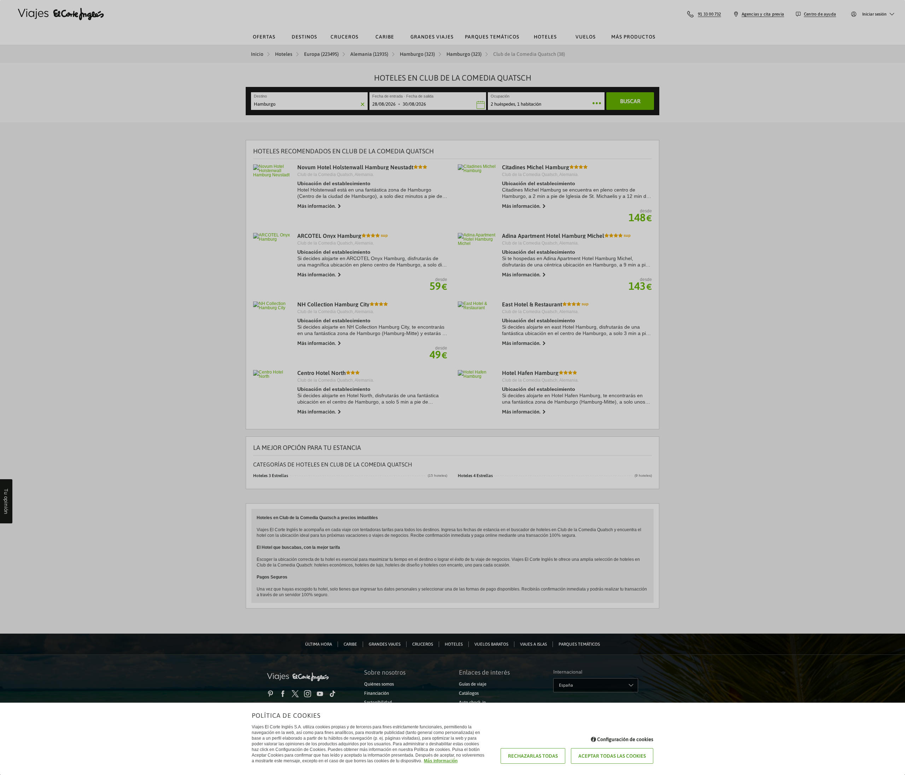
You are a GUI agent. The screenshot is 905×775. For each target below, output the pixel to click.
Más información (440, 760)
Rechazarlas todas (533, 756)
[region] (452, 387)
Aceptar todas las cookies (612, 756)
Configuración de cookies (625, 739)
